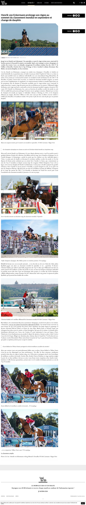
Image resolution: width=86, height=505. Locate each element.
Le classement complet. (7, 453)
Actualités (31, 3)
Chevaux (46, 3)
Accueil (23, 3)
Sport (3, 57)
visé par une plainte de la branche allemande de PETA (24, 325)
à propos (3, 496)
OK (82, 503)
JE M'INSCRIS (43, 491)
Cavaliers (39, 3)
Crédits (16, 496)
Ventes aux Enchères (56, 3)
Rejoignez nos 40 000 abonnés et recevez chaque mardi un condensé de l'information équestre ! (43, 488)
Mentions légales (10, 496)
